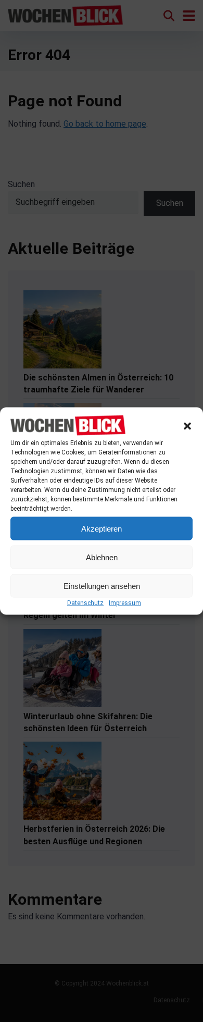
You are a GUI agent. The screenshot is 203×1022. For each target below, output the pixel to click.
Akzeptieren (101, 528)
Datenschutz (85, 603)
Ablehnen (102, 556)
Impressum (125, 603)
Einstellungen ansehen (102, 585)
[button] (187, 426)
